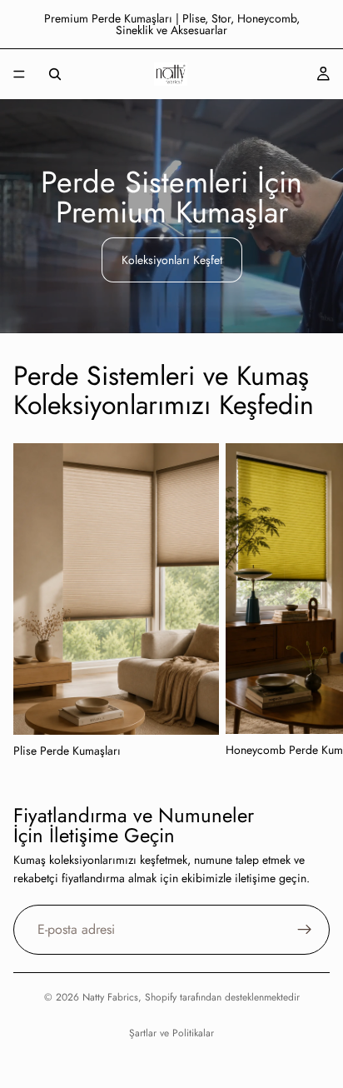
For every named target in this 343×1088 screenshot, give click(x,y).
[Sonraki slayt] (311, 601)
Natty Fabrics (110, 997)
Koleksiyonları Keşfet (172, 260)
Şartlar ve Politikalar (171, 1033)
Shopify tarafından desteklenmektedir (222, 997)
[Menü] (19, 74)
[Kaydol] (304, 929)
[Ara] (55, 74)
